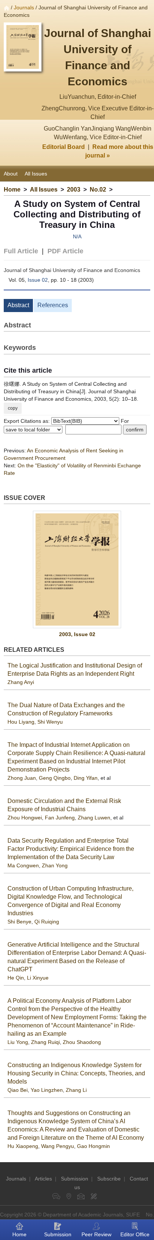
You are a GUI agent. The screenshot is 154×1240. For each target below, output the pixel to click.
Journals (24, 7)
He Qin (15, 978)
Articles (43, 1179)
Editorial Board (63, 147)
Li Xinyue (38, 978)
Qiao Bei (17, 1090)
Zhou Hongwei (24, 818)
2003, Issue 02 (77, 634)
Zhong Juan (21, 778)
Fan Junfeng (60, 818)
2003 (73, 189)
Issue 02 (38, 280)
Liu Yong (17, 1042)
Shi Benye (19, 922)
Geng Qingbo (55, 778)
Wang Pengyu (57, 1146)
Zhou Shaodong (82, 1042)
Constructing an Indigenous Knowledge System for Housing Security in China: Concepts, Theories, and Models (76, 1073)
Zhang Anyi (20, 682)
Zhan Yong (55, 865)
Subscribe (109, 1179)
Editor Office (135, 1234)
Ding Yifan (86, 778)
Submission (74, 1179)
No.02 (98, 189)
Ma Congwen (23, 865)
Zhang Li (76, 1090)
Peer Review (96, 1234)
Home (12, 189)
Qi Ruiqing (46, 922)
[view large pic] (77, 569)
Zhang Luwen (94, 818)
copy (13, 408)
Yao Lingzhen (47, 1090)
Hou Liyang (20, 722)
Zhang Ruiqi (45, 1042)
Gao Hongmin (93, 1146)
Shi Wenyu (50, 722)
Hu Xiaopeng (22, 1146)
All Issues (36, 174)
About (11, 174)
